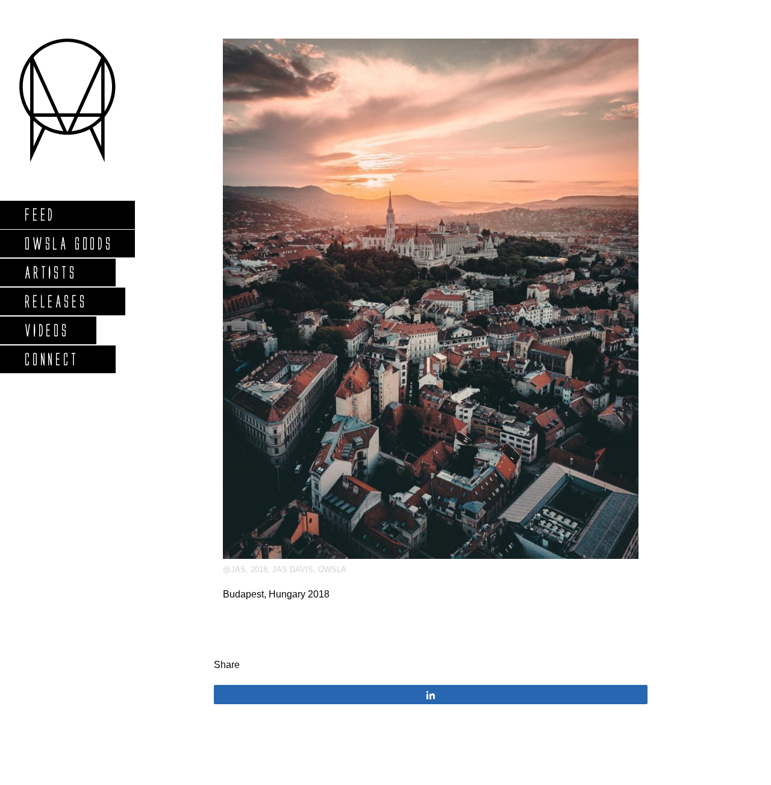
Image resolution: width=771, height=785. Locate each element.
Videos (46, 330)
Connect (51, 359)
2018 (259, 569)
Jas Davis (292, 569)
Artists (50, 272)
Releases (55, 301)
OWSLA (332, 569)
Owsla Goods (68, 243)
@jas (234, 569)
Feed (39, 214)
